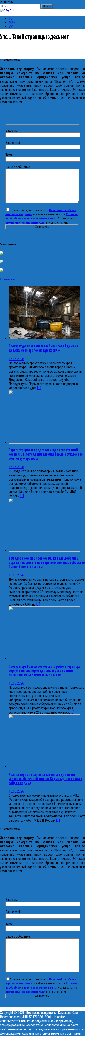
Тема (9, 155)
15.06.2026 (16, 359)
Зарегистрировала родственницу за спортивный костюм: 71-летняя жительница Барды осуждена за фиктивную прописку (46, 454)
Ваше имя (12, 130)
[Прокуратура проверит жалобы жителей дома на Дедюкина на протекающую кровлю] (44, 338)
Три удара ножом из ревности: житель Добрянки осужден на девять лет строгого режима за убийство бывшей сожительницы (47, 563)
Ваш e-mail (12, 143)
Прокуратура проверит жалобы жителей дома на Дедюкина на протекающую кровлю (43, 348)
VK (11, 27)
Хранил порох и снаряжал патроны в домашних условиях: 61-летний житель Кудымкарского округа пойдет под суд (45, 779)
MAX (12, 23)
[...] (39, 388)
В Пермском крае (7, 279)
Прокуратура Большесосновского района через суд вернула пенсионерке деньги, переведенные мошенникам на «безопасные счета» (44, 671)
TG (11, 18)
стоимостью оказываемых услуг (25, 222)
